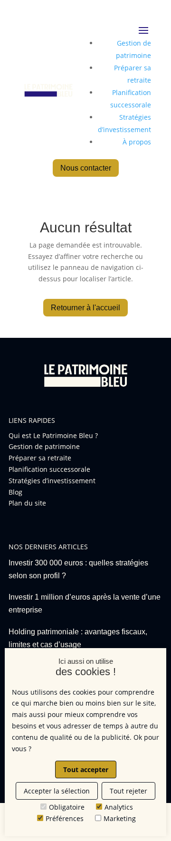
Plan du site (27, 502)
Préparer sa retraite (40, 457)
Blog (15, 492)
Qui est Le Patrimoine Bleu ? (53, 435)
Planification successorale (49, 469)
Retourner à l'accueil (85, 308)
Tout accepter (85, 769)
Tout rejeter (128, 790)
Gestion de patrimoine (44, 446)
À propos (137, 141)
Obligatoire (67, 807)
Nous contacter (85, 168)
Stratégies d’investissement (52, 480)
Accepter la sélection (57, 790)
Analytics (118, 807)
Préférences (65, 818)
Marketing (120, 818)
